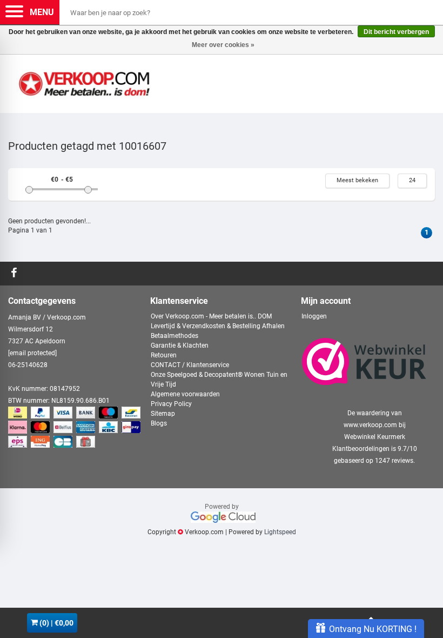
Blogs (159, 423)
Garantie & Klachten (180, 345)
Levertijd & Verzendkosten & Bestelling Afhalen (218, 326)
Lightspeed (280, 532)
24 (412, 180)
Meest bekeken (357, 180)
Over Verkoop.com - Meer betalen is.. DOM (211, 316)
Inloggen (314, 316)
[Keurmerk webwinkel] (364, 361)
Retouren (164, 355)
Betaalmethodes (174, 336)
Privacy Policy (171, 404)
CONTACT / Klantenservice (190, 365)
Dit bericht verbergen (396, 32)
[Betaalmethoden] (75, 427)
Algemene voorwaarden (185, 394)
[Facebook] (15, 273)
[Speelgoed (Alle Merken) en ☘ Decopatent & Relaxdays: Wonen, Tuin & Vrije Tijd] (83, 79)
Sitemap (163, 413)
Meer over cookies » (223, 45)
